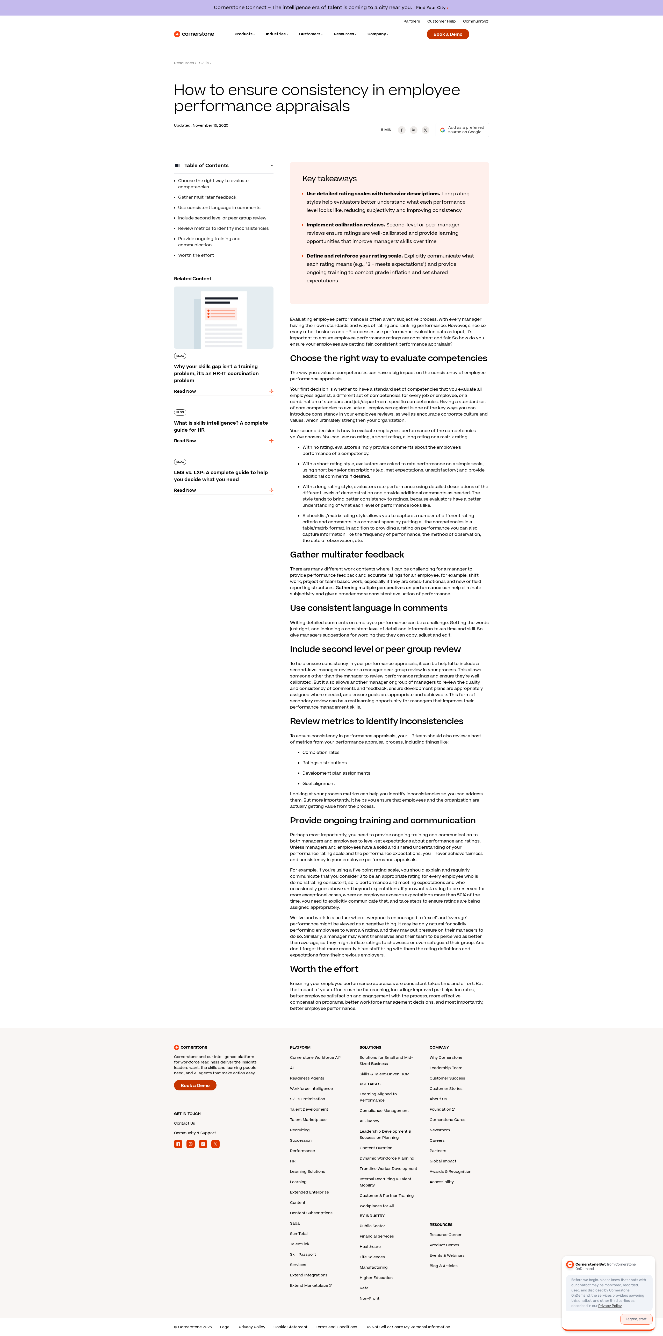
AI (292, 1068)
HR (293, 1161)
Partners (411, 21)
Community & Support (195, 1133)
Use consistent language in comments (219, 208)
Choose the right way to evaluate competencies (213, 184)
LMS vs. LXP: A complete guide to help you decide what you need (219, 461)
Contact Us (184, 1123)
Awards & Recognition (450, 1171)
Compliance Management (384, 1110)
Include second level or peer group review (222, 218)
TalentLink (299, 1244)
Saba (295, 1223)
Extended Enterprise (309, 1192)
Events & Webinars (447, 1255)
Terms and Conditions (336, 1327)
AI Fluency (369, 1121)
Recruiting (300, 1130)
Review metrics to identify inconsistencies (223, 228)
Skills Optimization (307, 1099)
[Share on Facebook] (402, 130)
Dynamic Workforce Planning (387, 1158)
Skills (204, 63)
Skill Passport (303, 1254)
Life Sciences (372, 1257)
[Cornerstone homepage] (223, 1047)
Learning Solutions (307, 1171)
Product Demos (444, 1245)
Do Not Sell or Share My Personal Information (407, 1327)
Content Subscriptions (311, 1213)
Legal (225, 1327)
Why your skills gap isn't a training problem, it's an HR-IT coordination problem (220, 288)
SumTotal (299, 1234)
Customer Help (441, 21)
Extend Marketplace (309, 1285)
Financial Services (377, 1236)
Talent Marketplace (308, 1120)
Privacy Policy (252, 1327)
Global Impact (443, 1161)
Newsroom (440, 1130)
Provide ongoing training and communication (209, 242)
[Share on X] (425, 130)
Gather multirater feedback (207, 197)
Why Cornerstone (446, 1057)
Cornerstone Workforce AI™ (315, 1057)
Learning (298, 1182)
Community (474, 21)
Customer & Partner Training (387, 1195)
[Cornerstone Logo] (194, 34)
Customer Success (447, 1078)
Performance (302, 1151)
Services (298, 1265)
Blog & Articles (444, 1266)
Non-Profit (369, 1298)
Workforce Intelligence (311, 1088)
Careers (437, 1140)
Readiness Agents (307, 1078)
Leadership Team (446, 1068)
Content (297, 1202)
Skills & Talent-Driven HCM (384, 1074)
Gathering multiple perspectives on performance (388, 588)
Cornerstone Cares (447, 1120)
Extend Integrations (308, 1275)
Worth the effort (196, 255)
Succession (301, 1140)
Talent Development (309, 1109)
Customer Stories (446, 1088)
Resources (184, 63)
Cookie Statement (290, 1327)
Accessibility (442, 1182)
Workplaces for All (377, 1206)
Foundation (440, 1109)
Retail (365, 1288)
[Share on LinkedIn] (413, 130)
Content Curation (376, 1148)
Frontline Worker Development (388, 1168)
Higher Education (376, 1278)
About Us (438, 1099)
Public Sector (372, 1226)
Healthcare (370, 1246)
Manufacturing (374, 1267)
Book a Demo (448, 34)
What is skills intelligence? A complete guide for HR (221, 411)
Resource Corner (446, 1235)
